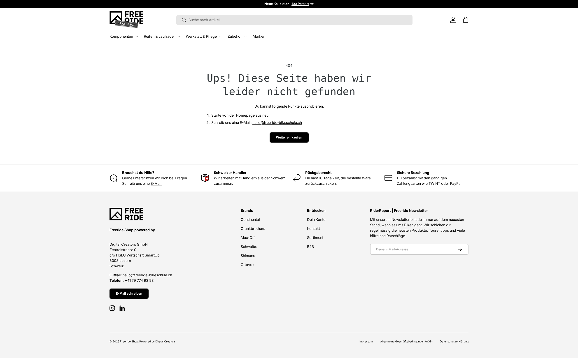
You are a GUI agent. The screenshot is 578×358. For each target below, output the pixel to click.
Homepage (245, 115)
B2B (310, 246)
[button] (466, 20)
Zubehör (235, 36)
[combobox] (294, 20)
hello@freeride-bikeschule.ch (277, 122)
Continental (250, 219)
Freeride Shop (129, 341)
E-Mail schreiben (129, 293)
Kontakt (313, 228)
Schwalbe (249, 246)
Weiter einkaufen (289, 137)
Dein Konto (316, 219)
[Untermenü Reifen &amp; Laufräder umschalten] (178, 36)
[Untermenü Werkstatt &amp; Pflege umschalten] (220, 36)
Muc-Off (248, 237)
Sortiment (315, 237)
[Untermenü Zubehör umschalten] (245, 36)
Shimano (248, 255)
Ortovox (247, 264)
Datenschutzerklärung (454, 341)
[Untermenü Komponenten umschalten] (136, 36)
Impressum (366, 341)
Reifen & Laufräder (159, 36)
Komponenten (121, 36)
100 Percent (300, 4)
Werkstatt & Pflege (201, 36)
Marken (259, 36)
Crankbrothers (253, 228)
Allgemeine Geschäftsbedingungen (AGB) (406, 341)
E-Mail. (156, 183)
